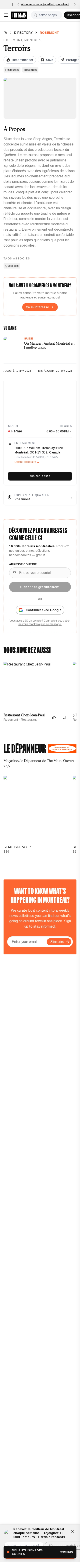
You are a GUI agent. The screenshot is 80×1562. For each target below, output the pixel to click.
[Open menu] (6, 15)
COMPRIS (66, 1552)
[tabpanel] (40, 817)
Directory (23, 32)
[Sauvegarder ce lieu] (64, 717)
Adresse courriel (24, 564)
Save (49, 60)
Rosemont (49, 32)
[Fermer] (72, 1531)
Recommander (22, 60)
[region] (40, 400)
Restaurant (12, 69)
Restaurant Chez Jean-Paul (24, 715)
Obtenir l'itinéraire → (26, 461)
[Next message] (74, 4)
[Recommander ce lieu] (54, 717)
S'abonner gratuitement (40, 587)
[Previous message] (18, 4)
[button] (67, 941)
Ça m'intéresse (37, 307)
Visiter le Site (40, 476)
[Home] (5, 32)
